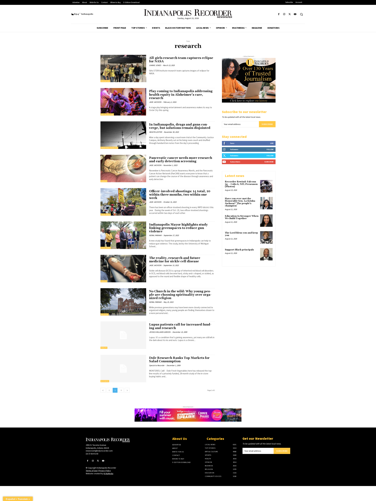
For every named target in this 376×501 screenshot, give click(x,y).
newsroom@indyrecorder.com (99, 450)
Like (271, 143)
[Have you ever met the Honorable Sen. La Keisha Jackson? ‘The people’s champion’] (266, 203)
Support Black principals (239, 249)
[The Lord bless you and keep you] (266, 237)
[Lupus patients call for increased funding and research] (123, 335)
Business (105, 381)
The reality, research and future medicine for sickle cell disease (174, 259)
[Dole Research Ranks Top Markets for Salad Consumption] (123, 368)
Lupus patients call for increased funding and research (180, 326)
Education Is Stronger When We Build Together (241, 217)
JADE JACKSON (155, 102)
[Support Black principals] (266, 254)
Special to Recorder (156, 365)
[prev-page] (102, 390)
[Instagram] (284, 14)
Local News (105, 214)
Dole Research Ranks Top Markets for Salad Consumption (179, 359)
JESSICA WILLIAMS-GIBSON (159, 332)
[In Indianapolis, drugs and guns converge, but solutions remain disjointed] (123, 135)
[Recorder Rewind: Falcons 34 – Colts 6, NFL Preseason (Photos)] (266, 186)
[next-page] (127, 390)
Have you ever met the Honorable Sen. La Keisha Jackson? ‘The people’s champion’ (240, 202)
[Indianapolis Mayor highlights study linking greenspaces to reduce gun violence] (123, 235)
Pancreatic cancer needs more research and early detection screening (180, 159)
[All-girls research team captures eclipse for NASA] (123, 68)
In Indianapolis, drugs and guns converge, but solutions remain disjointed (179, 126)
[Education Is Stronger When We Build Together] (266, 220)
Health (104, 181)
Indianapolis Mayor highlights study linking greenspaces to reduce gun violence (178, 228)
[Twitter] (290, 14)
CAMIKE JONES (155, 65)
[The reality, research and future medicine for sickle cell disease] (123, 268)
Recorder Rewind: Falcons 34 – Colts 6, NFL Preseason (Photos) (241, 184)
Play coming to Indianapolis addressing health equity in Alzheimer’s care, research (181, 94)
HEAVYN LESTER (155, 132)
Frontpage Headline (109, 148)
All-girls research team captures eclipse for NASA (181, 59)
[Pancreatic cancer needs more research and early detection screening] (123, 168)
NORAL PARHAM (155, 235)
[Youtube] (295, 14)
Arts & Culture (107, 114)
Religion (104, 314)
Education (105, 81)
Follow (270, 149)
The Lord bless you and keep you (241, 234)
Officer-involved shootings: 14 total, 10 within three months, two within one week (179, 194)
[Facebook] (279, 14)
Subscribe (267, 124)
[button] (301, 14)
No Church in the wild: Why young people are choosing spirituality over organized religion (180, 295)
